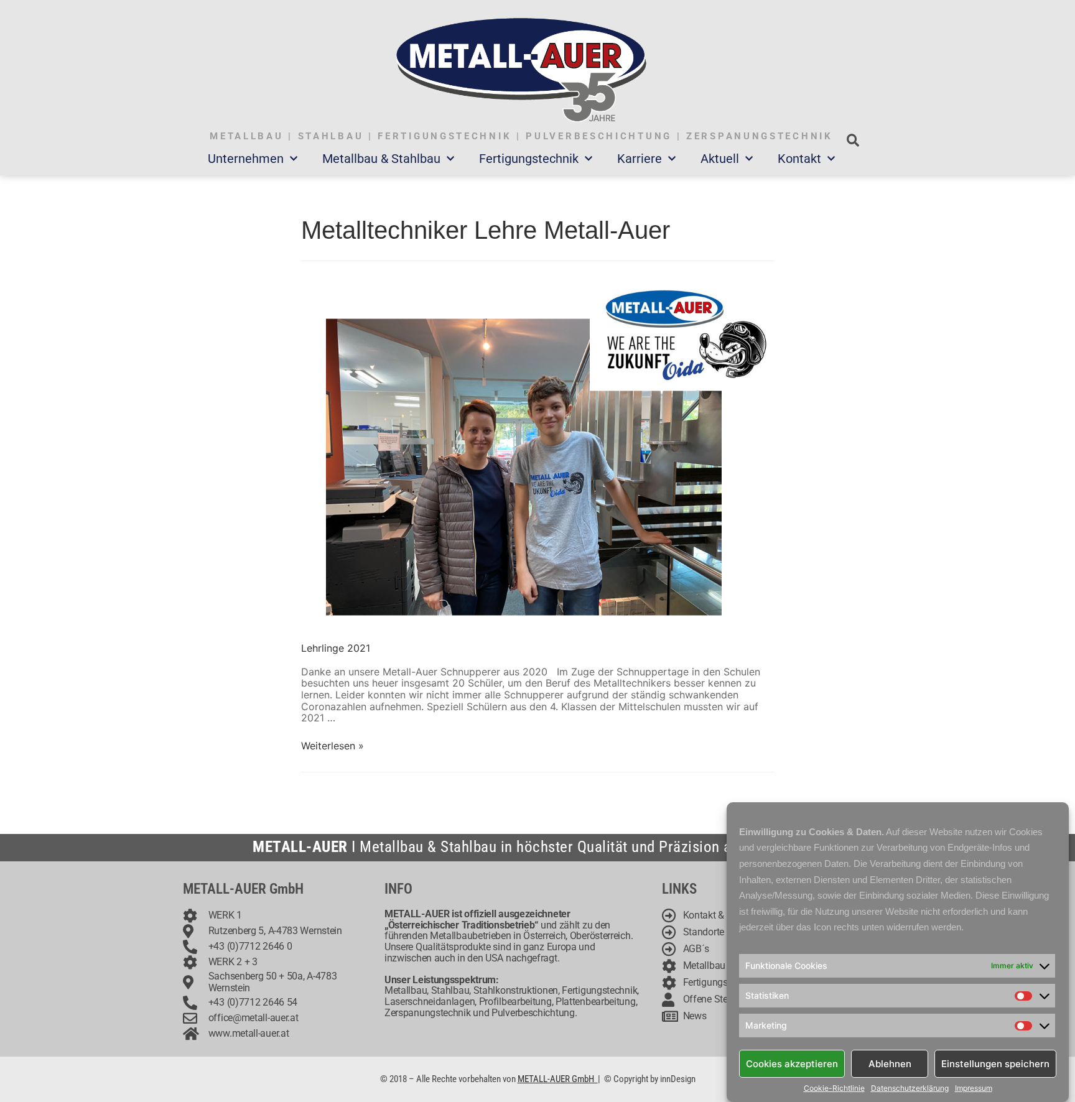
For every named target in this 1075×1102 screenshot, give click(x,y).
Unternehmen (246, 158)
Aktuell (719, 158)
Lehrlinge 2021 (335, 648)
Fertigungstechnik (529, 158)
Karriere (639, 158)
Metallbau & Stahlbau (381, 158)
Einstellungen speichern (995, 1063)
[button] (852, 140)
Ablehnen (889, 1063)
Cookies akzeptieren (792, 1063)
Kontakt (799, 158)
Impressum (973, 1088)
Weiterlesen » (332, 745)
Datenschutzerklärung (910, 1088)
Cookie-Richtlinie (834, 1088)
